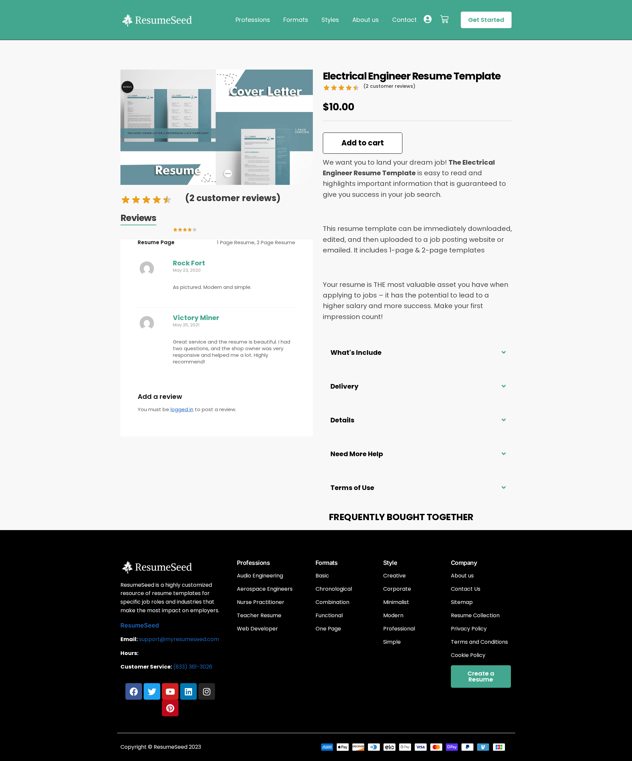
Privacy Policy (469, 628)
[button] (417, 352)
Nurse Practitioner (260, 602)
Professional (399, 628)
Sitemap (462, 602)
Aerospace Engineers (265, 589)
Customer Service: (146, 667)
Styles (330, 20)
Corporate (397, 589)
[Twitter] (152, 691)
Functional (329, 615)
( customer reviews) (233, 198)
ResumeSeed (139, 625)
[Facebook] (133, 691)
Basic (322, 575)
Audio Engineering (260, 575)
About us (365, 20)
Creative (394, 575)
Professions (253, 20)
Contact (404, 20)
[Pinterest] (170, 708)
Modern (393, 615)
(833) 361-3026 (192, 667)
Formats (295, 20)
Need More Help (356, 454)
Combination (332, 602)
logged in (182, 409)
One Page (328, 628)
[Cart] (444, 19)
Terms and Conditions (479, 642)
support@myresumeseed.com (179, 639)
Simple (392, 642)
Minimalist (396, 602)
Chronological (334, 589)
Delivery (344, 386)
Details (342, 420)
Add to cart (362, 143)
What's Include (356, 352)
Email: (129, 639)
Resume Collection (475, 615)
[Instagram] (206, 691)
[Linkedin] (188, 691)
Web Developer (257, 628)
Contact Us (465, 589)
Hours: (129, 653)
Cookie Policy (468, 655)
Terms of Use (352, 487)
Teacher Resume (259, 615)
